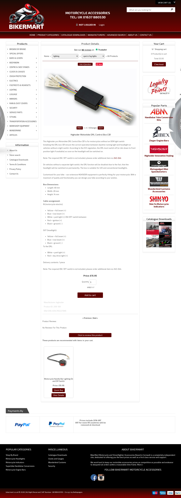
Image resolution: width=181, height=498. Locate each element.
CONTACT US (146, 35)
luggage (13, 94)
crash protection (17, 76)
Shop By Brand (12, 455)
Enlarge (93, 128)
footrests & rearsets (20, 85)
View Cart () (164, 2)
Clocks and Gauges (56, 459)
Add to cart (90, 295)
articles (13, 135)
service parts (15, 112)
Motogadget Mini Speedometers (159, 170)
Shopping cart (160, 49)
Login (101, 24)
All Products (112, 56)
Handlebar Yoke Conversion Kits (159, 118)
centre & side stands (19, 67)
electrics (13, 81)
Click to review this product (90, 335)
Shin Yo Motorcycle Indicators (159, 205)
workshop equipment (19, 126)
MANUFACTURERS (96, 35)
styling (12, 117)
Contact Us (13, 174)
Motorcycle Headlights (15, 459)
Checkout (159, 64)
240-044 (117, 158)
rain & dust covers (18, 103)
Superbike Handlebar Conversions (20, 466)
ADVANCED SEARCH (116, 35)
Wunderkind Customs (57, 462)
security (13, 108)
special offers (16, 53)
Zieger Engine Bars (159, 140)
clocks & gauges (17, 72)
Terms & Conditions (17, 164)
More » (140, 465)
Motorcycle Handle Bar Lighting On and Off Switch (58, 380)
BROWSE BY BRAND (17, 49)
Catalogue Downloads (18, 160)
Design (67, 492)
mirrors (13, 99)
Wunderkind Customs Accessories (159, 190)
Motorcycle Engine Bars (16, 470)
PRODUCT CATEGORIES (48, 35)
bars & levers (16, 58)
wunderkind (15, 130)
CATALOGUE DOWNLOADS (73, 35)
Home (32, 35)
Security (51, 466)
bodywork (14, 62)
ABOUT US (132, 35)
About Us (13, 150)
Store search (14, 155)
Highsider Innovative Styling (159, 155)
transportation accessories (23, 121)
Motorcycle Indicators (15, 462)
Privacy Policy (15, 169)
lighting (13, 90)
